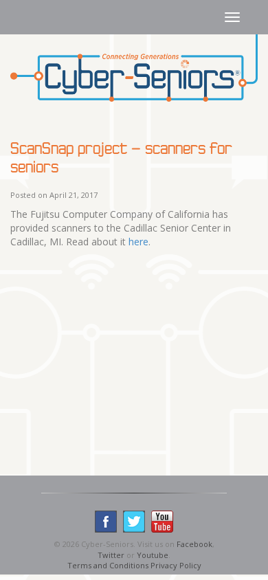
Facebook (194, 544)
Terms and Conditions (107, 565)
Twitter (111, 555)
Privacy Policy (175, 565)
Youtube (152, 555)
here (138, 241)
